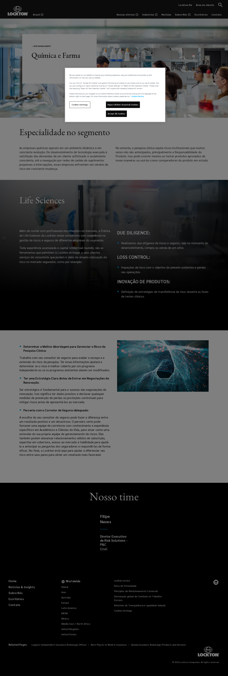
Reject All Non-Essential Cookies (123, 104)
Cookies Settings (80, 104)
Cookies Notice (137, 96)
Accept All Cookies (116, 113)
